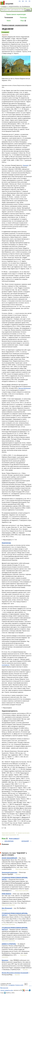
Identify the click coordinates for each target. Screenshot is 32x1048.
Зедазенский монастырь (9, 872)
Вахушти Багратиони (24, 388)
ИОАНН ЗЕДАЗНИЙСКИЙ (9, 858)
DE (23, 1)
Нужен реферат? (14, 838)
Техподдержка (11, 985)
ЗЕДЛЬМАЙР (25, 841)
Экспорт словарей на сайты (6, 990)
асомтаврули (5, 665)
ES (26, 1)
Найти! (28, 10)
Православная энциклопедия (16, 14)
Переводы (23, 17)
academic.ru (6, 3)
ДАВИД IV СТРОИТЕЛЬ (9, 944)
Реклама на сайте (19, 985)
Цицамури (5, 960)
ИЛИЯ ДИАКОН (6, 893)
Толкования (8, 17)
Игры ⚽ (23, 20)
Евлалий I (26, 165)
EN (19, 1)
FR (29, 1)
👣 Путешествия (4, 987)
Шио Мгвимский (7, 908)
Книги (9, 20)
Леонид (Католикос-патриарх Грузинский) (15, 972)
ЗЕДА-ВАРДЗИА (9, 841)
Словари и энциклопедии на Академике (15, 6)
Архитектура (6, 543)
